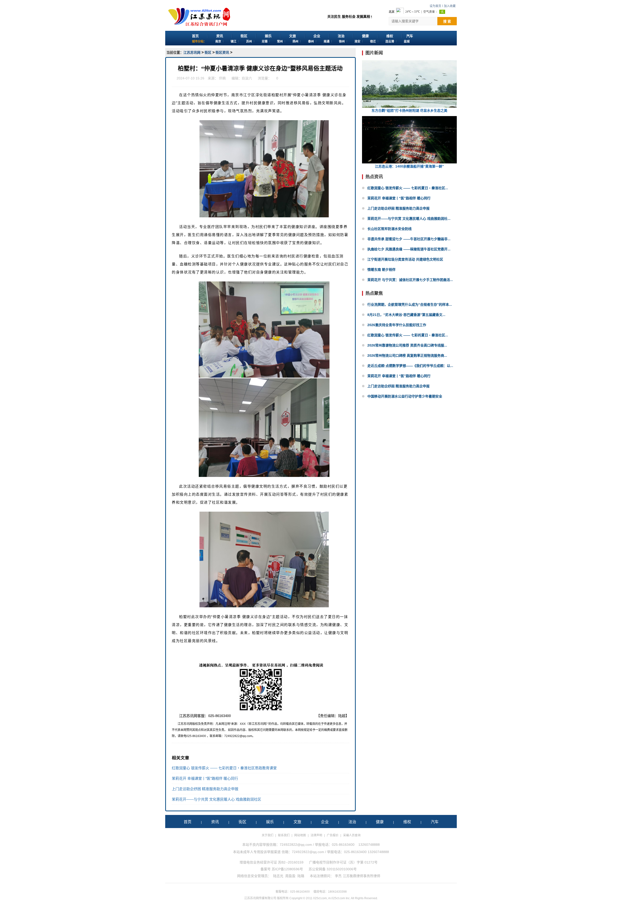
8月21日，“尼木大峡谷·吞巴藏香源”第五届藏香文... (406, 315)
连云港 (389, 41)
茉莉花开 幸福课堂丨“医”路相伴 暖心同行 (205, 778)
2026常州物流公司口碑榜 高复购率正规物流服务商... (407, 355)
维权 (389, 36)
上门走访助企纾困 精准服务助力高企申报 (205, 789)
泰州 (311, 41)
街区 (244, 36)
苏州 (249, 41)
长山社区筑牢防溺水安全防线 (389, 229)
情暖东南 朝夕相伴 (381, 269)
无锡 (265, 41)
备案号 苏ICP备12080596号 (281, 869)
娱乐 (268, 36)
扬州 (295, 41)
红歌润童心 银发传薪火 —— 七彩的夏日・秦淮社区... (407, 188)
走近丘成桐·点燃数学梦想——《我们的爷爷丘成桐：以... (410, 366)
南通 (326, 41)
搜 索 (447, 21)
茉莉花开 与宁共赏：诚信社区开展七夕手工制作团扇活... (410, 280)
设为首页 (435, 6)
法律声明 (316, 835)
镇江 (233, 41)
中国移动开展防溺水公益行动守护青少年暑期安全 (404, 396)
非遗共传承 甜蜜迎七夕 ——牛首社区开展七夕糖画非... (408, 239)
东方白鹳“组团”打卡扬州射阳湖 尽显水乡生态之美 (409, 110)
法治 (341, 36)
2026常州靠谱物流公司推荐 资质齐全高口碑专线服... (407, 345)
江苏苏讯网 (191, 52)
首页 (195, 36)
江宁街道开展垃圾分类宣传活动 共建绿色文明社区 (405, 259)
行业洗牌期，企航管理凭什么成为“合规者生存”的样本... (409, 304)
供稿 (222, 78)
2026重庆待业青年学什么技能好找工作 (396, 325)
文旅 (292, 36)
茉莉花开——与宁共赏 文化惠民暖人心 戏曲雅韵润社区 (216, 799)
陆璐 (300, 876)
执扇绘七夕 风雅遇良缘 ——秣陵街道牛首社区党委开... (408, 249)
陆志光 (278, 876)
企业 (316, 36)
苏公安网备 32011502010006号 (333, 869)
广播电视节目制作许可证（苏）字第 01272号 (343, 862)
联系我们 (284, 835)
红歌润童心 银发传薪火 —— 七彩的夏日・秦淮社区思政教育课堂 (224, 768)
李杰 (338, 876)
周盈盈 (290, 876)
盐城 (407, 41)
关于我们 (267, 835)
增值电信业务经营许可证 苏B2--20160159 (271, 862)
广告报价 (332, 835)
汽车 (409, 36)
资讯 (219, 36)
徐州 (342, 41)
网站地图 (300, 835)
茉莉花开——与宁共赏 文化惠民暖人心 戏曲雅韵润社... (408, 218)
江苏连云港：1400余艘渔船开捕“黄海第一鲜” (409, 166)
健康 (365, 36)
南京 (218, 41)
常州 (280, 41)
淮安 (357, 41)
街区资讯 (222, 52)
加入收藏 (450, 6)
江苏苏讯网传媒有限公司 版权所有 (266, 898)
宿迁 (373, 41)
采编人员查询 (352, 835)
